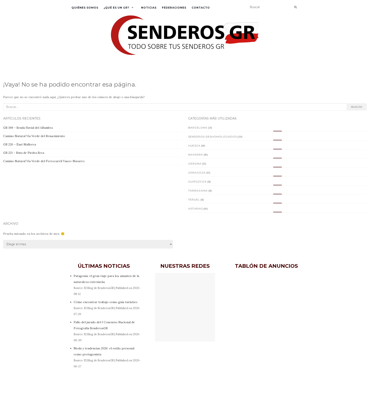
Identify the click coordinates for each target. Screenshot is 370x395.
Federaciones (174, 7)
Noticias (149, 7)
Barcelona (197, 127)
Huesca (194, 145)
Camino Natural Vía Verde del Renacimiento (34, 136)
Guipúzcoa (197, 181)
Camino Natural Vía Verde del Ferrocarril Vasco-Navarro (44, 161)
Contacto (201, 7)
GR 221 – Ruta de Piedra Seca (23, 153)
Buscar (356, 106)
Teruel (194, 199)
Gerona (194, 163)
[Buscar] (295, 7)
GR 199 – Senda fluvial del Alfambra (28, 128)
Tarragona (198, 190)
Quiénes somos (85, 7)
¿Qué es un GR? (116, 7)
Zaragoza (197, 172)
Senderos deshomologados (212, 136)
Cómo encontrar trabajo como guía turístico (105, 302)
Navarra (195, 154)
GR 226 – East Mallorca (19, 144)
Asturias (195, 208)
